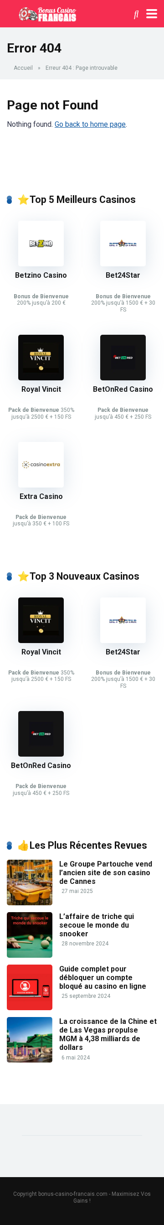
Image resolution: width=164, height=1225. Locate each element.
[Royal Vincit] (41, 378)
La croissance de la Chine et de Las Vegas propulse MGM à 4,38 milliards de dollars (108, 1034)
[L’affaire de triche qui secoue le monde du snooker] (29, 955)
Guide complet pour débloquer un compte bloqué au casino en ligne (102, 978)
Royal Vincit (41, 389)
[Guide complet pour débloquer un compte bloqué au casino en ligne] (29, 1007)
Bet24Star (123, 275)
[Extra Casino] (41, 485)
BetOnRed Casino (123, 389)
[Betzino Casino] (41, 264)
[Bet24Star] (123, 264)
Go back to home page (90, 124)
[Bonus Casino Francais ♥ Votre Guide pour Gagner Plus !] (46, 12)
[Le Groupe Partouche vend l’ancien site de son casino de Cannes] (29, 902)
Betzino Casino (41, 275)
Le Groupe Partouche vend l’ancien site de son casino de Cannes (105, 873)
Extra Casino (41, 496)
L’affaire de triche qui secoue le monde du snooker (96, 925)
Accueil (23, 68)
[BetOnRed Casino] (123, 378)
